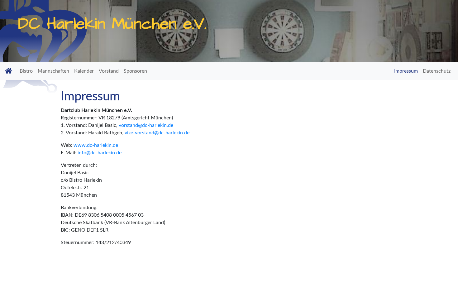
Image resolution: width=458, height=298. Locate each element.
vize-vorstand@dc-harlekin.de (157, 132)
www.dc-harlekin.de (96, 145)
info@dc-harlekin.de (100, 152)
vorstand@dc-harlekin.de (146, 125)
